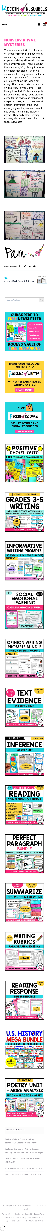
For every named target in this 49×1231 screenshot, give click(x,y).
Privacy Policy (39, 1214)
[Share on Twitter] (24, 266)
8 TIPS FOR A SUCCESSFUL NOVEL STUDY (23, 1168)
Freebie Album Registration (33, 1221)
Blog (19, 1221)
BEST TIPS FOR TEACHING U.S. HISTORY (23, 1175)
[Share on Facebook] (20, 266)
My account (10, 1221)
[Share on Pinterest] (34, 266)
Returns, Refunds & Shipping (15, 1217)
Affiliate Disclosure (35, 1217)
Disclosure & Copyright (23, 1214)
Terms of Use (7, 1214)
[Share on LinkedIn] (29, 266)
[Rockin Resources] (24, 10)
